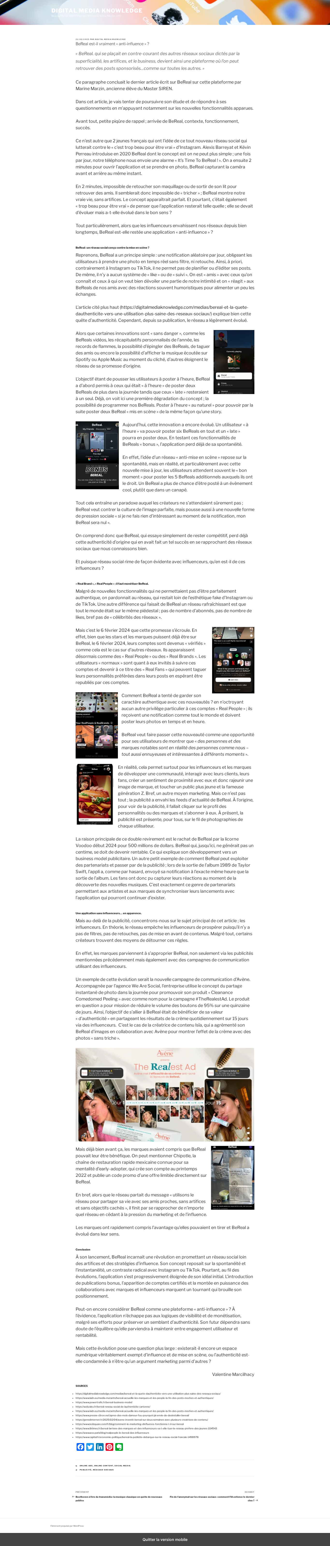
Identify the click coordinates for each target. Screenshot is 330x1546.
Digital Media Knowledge (97, 10)
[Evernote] (119, 1447)
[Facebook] (80, 1447)
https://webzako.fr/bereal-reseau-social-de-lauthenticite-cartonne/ (113, 1406)
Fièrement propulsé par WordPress (67, 1526)
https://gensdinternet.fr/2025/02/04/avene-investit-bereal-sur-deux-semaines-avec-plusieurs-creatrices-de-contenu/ (142, 1419)
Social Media (122, 1466)
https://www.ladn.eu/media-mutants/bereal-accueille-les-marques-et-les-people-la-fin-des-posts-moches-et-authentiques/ (145, 1397)
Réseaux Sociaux (103, 1470)
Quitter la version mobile (165, 1539)
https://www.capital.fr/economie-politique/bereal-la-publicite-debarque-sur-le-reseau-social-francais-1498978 (137, 1437)
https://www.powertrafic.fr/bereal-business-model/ (104, 1402)
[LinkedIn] (100, 1447)
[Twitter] (90, 1447)
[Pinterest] (109, 1447)
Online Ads (86, 1466)
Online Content (103, 1466)
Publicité (86, 1470)
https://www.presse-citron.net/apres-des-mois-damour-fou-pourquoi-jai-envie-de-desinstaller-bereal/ (132, 1415)
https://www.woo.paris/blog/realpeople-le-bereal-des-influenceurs (112, 1432)
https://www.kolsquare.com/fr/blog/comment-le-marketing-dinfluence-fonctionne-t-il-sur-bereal (130, 1424)
